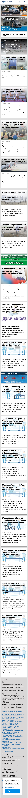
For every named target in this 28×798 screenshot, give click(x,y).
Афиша (12, 720)
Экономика (19, 716)
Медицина (14, 714)
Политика (4, 717)
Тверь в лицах (5, 725)
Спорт (7, 713)
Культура (19, 713)
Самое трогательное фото (8, 734)
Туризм (4, 713)
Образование (21, 717)
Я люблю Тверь (17, 735)
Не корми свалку (13, 723)
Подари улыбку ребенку (8, 731)
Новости (4, 710)
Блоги (11, 744)
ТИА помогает (20, 714)
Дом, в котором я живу (8, 726)
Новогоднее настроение (8, 742)
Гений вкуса (5, 723)
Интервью (4, 711)
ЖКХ (9, 714)
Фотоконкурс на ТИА (7, 741)
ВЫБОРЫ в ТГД (5, 719)
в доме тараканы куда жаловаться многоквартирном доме (10, 750)
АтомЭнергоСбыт (14, 719)
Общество (20, 710)
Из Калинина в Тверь (7, 729)
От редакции (5, 745)
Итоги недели (12, 716)
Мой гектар (13, 713)
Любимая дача (12, 728)
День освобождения (16, 732)
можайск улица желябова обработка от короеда (13, 748)
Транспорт (4, 714)
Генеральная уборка (7, 735)
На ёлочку (17, 726)
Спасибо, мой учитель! (8, 722)
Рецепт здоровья (19, 731)
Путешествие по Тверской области (11, 739)
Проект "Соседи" (19, 736)
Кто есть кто (16, 744)
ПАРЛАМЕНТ (4, 728)
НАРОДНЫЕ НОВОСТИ (12, 710)
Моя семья (18, 742)
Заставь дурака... (6, 732)
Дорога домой (18, 722)
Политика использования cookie (12, 786)
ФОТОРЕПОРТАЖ (5, 720)
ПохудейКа (5, 738)
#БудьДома (5, 716)
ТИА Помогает (5, 744)
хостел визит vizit (6, 747)
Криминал (19, 711)
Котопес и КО (13, 725)
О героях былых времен (8, 736)
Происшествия (11, 711)
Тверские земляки (12, 717)
